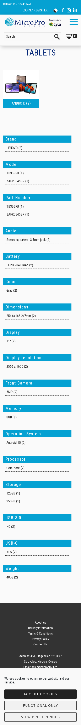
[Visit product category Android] (21, 84)
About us (40, 622)
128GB (10, 493)
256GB (10, 501)
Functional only (40, 705)
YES (9, 552)
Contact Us (40, 644)
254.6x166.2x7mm (18, 316)
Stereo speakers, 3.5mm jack (26, 240)
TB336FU (12, 173)
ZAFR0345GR (15, 181)
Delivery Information (40, 628)
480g (9, 577)
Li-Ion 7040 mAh (17, 265)
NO (8, 527)
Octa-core (13, 468)
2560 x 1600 (14, 367)
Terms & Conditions (40, 633)
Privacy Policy (40, 639)
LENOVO (12, 148)
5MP (9, 392)
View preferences (40, 717)
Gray (9, 290)
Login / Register (35, 10)
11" (8, 341)
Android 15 (13, 443)
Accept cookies (40, 694)
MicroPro (32, 22)
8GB (9, 417)
